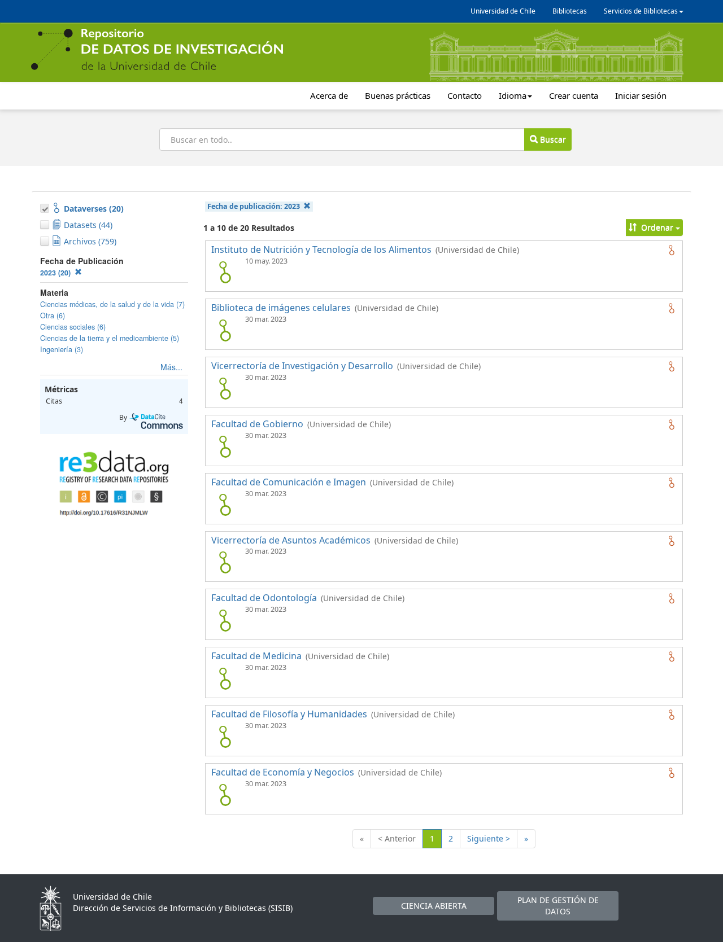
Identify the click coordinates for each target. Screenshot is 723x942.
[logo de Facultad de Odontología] (224, 620)
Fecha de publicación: (253, 206)
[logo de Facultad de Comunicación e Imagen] (224, 504)
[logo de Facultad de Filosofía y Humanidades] (224, 736)
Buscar (552, 139)
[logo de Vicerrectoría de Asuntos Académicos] (224, 562)
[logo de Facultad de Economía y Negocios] (224, 794)
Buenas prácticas (397, 95)
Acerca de (329, 95)
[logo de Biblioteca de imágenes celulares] (224, 330)
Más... (171, 367)
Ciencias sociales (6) (73, 327)
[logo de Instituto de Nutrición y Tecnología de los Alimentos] (224, 272)
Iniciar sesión (641, 95)
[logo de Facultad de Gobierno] (224, 446)
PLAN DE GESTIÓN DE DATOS (558, 906)
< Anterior (397, 838)
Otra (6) (52, 315)
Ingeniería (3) (61, 349)
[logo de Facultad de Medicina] (224, 678)
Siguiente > (488, 838)
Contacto (464, 95)
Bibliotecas (569, 11)
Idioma (512, 95)
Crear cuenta (573, 95)
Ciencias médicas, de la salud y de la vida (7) (112, 304)
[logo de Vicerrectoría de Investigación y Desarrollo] (224, 388)
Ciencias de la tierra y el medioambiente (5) (109, 338)
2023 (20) (56, 273)
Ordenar (657, 227)
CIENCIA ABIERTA (434, 905)
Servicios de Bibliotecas (641, 11)
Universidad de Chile (503, 11)
